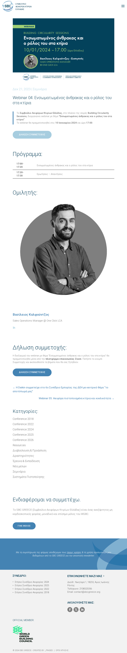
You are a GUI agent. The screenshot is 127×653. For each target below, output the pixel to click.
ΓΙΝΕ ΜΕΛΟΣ (24, 526)
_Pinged (49, 650)
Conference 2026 (23, 440)
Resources (19, 445)
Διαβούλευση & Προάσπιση (29, 450)
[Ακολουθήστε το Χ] (76, 609)
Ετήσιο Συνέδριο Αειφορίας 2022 (32, 589)
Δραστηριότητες (23, 455)
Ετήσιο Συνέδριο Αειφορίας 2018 (32, 592)
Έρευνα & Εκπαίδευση (26, 461)
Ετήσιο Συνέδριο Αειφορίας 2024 (32, 582)
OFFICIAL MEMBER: (23, 620)
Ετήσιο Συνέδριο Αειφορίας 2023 (32, 585)
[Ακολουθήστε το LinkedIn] (82, 609)
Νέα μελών (20, 466)
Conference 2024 (23, 429)
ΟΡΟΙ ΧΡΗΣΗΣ (62, 650)
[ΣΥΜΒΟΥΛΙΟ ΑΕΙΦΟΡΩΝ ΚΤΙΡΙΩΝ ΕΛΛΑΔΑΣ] (7, 6)
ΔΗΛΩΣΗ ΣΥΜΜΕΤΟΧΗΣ (32, 134)
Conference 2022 (23, 424)
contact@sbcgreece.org (87, 592)
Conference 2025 (23, 434)
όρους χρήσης (74, 552)
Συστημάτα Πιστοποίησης (28, 476)
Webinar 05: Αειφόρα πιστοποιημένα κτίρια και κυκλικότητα (76, 398)
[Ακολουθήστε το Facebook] (69, 609)
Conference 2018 (23, 418)
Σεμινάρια (40, 89)
